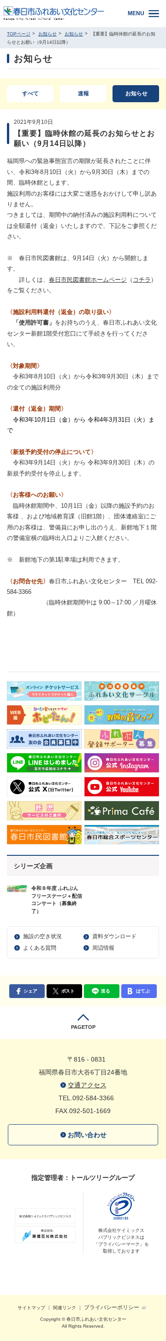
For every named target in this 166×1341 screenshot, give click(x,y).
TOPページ (18, 33)
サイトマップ (31, 1307)
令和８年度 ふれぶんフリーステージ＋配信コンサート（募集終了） (56, 899)
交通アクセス (87, 1085)
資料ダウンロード (114, 936)
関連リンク (64, 1307)
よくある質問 (39, 948)
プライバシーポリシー (111, 1307)
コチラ (142, 279)
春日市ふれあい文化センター (59, 14)
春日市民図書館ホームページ (88, 279)
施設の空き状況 (42, 936)
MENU (136, 13)
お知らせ (47, 33)
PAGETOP (83, 1027)
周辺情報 (103, 948)
